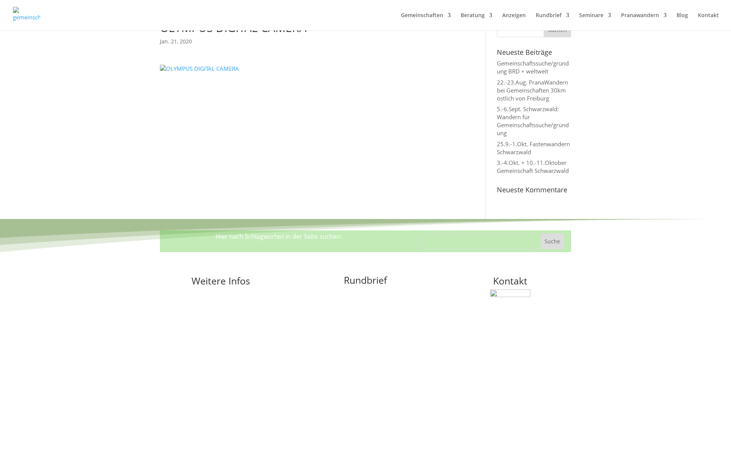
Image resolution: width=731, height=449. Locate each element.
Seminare (591, 16)
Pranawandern (640, 16)
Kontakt (708, 16)
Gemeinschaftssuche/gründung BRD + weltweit (533, 67)
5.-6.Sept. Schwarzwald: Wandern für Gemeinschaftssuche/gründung (533, 121)
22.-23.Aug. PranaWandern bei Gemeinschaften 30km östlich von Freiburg (532, 90)
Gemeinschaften (422, 16)
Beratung (473, 16)
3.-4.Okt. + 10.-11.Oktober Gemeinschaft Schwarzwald (533, 166)
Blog (682, 16)
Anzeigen (514, 16)
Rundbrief (549, 16)
